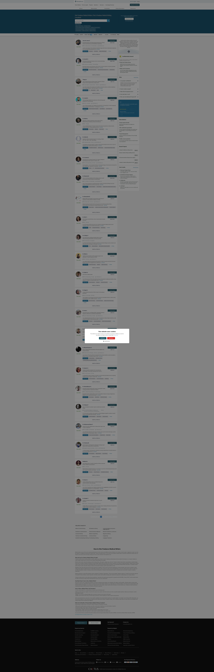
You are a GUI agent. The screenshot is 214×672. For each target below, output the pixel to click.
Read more (116, 335)
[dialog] (107, 336)
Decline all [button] (111, 338)
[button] (107, 341)
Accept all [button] (103, 338)
